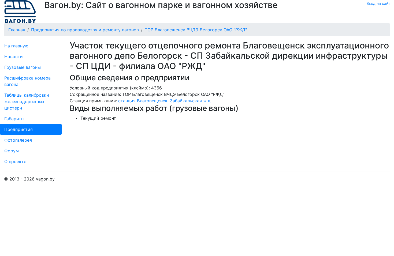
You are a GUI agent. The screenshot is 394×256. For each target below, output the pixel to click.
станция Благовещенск (143, 100)
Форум (11, 150)
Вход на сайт (378, 3)
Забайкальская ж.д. (190, 100)
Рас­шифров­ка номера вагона (27, 81)
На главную (16, 45)
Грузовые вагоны (22, 67)
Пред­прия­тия (18, 129)
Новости (13, 56)
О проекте (15, 161)
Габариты (14, 118)
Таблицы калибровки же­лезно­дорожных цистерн (26, 101)
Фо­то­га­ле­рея (18, 140)
